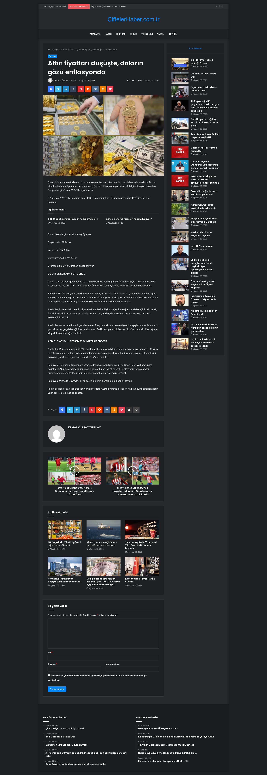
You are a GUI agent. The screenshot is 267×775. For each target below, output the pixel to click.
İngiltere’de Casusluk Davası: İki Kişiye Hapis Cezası (203, 299)
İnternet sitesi (112, 664)
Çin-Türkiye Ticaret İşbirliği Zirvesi (202, 61)
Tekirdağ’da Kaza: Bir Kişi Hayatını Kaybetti (205, 135)
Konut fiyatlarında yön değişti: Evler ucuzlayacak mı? (65, 580)
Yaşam (160, 34)
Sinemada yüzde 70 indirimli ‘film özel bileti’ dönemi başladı (141, 545)
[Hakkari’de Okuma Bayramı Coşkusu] (180, 236)
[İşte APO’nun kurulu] (180, 250)
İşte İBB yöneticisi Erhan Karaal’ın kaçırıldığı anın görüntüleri (204, 328)
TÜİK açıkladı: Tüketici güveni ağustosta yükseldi (64, 544)
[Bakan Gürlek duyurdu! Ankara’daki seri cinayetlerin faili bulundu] (180, 180)
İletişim (173, 34)
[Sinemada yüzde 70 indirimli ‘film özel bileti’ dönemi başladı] (142, 529)
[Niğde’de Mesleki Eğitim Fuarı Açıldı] (180, 315)
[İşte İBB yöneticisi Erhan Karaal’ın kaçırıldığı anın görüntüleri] (180, 329)
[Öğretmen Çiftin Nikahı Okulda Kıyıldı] (180, 91)
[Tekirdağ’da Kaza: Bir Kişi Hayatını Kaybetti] (180, 138)
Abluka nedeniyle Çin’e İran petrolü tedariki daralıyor (102, 544)
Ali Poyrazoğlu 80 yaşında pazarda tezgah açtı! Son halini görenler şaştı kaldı (205, 106)
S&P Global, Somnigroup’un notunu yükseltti (73, 219)
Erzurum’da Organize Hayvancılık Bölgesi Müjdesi (203, 284)
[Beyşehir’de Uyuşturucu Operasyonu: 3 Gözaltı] (180, 223)
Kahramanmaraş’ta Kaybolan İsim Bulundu (203, 206)
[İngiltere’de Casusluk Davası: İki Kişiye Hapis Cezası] (180, 300)
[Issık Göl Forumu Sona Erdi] (180, 78)
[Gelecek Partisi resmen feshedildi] (180, 152)
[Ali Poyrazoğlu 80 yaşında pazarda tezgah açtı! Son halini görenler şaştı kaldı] (180, 105)
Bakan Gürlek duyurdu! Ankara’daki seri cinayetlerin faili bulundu (205, 179)
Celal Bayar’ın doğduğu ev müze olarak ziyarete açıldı (204, 122)
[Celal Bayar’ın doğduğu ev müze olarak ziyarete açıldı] (180, 123)
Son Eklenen (195, 48)
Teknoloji (147, 34)
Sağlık (133, 34)
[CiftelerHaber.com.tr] (133, 19)
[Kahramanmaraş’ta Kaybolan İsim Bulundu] (180, 209)
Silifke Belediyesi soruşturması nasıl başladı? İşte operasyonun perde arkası (202, 266)
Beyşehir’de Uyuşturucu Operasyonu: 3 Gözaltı (204, 220)
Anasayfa (95, 34)
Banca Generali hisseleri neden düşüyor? (129, 219)
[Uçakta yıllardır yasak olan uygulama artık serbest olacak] (180, 343)
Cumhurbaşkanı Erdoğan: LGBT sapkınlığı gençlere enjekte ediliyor (205, 165)
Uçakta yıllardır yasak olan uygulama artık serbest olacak (203, 342)
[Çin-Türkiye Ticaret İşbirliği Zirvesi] (180, 64)
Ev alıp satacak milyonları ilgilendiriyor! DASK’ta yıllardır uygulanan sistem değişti (103, 581)
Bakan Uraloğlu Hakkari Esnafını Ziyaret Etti (204, 193)
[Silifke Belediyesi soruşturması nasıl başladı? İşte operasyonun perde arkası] (180, 264)
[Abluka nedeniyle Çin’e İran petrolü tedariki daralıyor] (104, 529)
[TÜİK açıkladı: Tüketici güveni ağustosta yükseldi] (65, 529)
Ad (50, 652)
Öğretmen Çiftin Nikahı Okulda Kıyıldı (108, 6)
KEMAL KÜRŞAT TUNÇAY (64, 80)
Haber (108, 34)
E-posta (52, 664)
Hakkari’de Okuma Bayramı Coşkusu (201, 234)
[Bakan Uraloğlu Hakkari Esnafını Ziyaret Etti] (180, 195)
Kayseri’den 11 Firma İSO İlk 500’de (140, 580)
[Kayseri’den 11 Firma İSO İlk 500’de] (142, 566)
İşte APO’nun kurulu (202, 246)
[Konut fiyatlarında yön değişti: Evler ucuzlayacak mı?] (65, 566)
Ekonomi (120, 34)
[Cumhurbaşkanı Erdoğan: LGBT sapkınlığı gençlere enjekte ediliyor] (180, 166)
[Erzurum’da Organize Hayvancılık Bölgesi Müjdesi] (180, 285)
